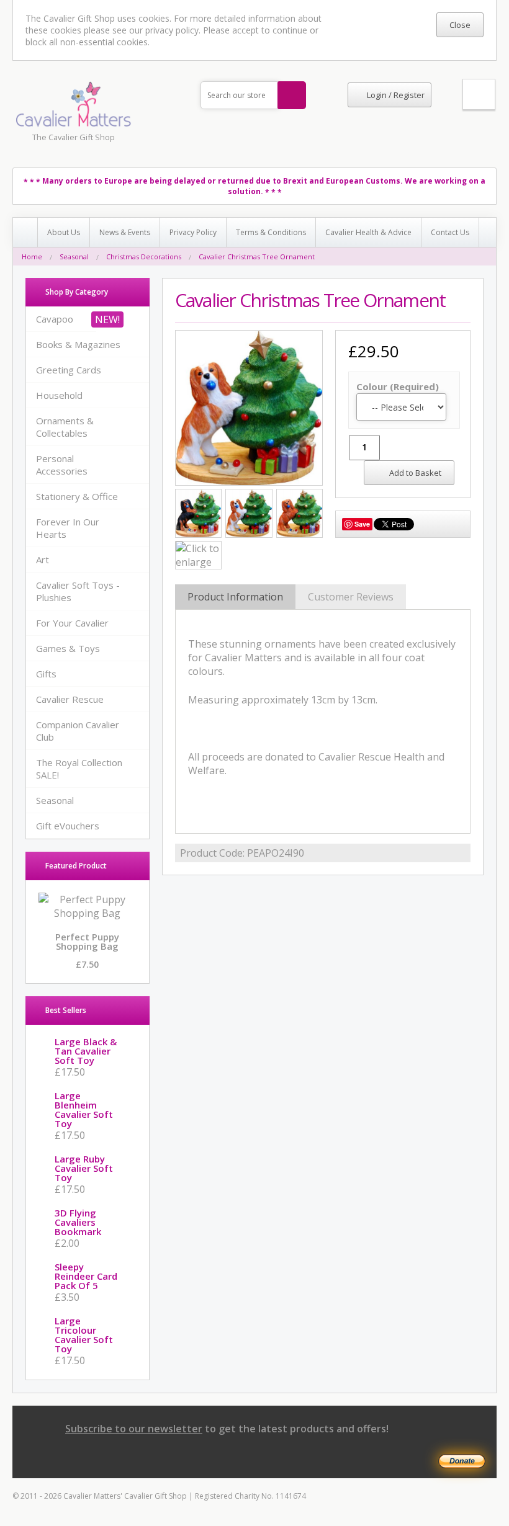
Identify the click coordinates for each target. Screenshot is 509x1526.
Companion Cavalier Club (77, 730)
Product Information (235, 597)
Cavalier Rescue (70, 699)
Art (42, 559)
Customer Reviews (351, 597)
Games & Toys (68, 648)
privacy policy (172, 30)
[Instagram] (353, 1464)
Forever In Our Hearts (67, 527)
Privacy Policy (193, 232)
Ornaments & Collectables (65, 426)
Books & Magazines (78, 344)
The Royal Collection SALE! (79, 768)
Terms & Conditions (271, 232)
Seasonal (74, 256)
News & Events (124, 232)
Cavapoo (54, 319)
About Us (63, 232)
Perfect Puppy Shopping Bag (87, 941)
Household (59, 395)
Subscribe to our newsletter (133, 1428)
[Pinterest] (376, 1464)
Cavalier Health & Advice (368, 232)
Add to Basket (415, 472)
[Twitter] (399, 1464)
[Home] (25, 232)
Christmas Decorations (143, 256)
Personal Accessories (62, 464)
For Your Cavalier (72, 623)
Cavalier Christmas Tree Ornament (257, 256)
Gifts (46, 673)
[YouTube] (422, 1464)
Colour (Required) (397, 386)
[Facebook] (330, 1464)
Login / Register (396, 94)
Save (362, 524)
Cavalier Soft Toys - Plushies (78, 591)
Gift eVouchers (67, 825)
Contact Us (450, 232)
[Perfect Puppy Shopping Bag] (87, 913)
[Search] (291, 95)
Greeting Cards (68, 370)
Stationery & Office (77, 496)
